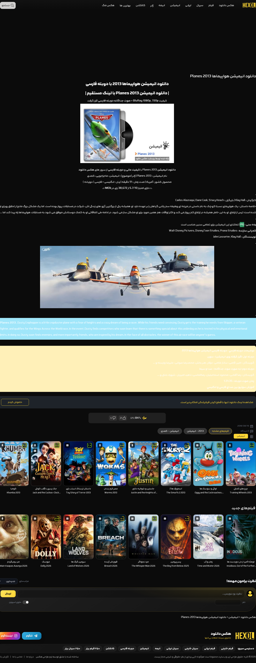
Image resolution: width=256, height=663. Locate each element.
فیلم (211, 5)
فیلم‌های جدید (243, 508)
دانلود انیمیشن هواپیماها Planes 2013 (223, 76)
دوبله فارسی (127, 648)
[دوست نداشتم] (114, 418)
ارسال (8, 593)
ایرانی (188, 5)
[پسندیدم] (124, 418)
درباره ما (30, 657)
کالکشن (140, 5)
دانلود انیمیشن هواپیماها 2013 (141, 84)
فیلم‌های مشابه (220, 431)
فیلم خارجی (227, 648)
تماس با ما (17, 657)
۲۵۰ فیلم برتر (93, 648)
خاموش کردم (15, 402)
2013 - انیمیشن (195, 431)
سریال (199, 5)
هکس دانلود (226, 5)
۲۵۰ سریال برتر (72, 648)
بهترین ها (125, 5)
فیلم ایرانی (209, 648)
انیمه (162, 5)
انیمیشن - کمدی (170, 431)
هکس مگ (108, 5)
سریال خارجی (191, 648)
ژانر (151, 5)
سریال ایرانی (172, 648)
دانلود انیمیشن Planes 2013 (141, 93)
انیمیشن (175, 5)
